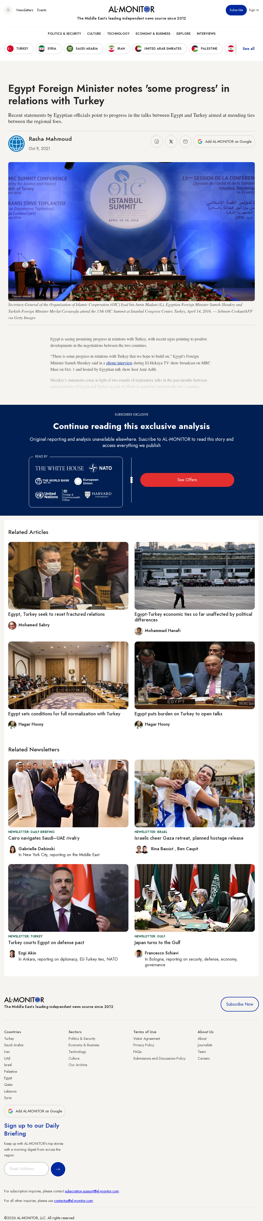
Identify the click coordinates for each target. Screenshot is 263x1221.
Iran (7, 1051)
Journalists (205, 1045)
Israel (8, 1064)
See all (249, 48)
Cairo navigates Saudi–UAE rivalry (44, 838)
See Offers (187, 480)
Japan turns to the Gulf (158, 942)
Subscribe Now (239, 1004)
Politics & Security (64, 33)
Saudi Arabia (13, 1045)
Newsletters (24, 10)
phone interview (119, 362)
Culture (94, 33)
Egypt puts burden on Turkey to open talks (178, 713)
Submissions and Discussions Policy (159, 1058)
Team (202, 1051)
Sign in (254, 10)
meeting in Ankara (140, 397)
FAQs (137, 1051)
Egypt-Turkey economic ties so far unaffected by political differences (193, 617)
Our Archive (78, 1064)
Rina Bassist (163, 849)
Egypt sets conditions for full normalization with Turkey (64, 713)
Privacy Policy (143, 1045)
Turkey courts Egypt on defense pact (46, 942)
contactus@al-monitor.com (73, 1200)
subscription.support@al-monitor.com (92, 1191)
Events (41, 10)
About (202, 1038)
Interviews (206, 33)
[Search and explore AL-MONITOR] (8, 10)
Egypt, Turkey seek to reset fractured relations (56, 614)
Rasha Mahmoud (50, 139)
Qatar (8, 1084)
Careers (204, 1058)
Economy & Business (153, 33)
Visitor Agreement (146, 1038)
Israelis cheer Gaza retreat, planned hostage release (189, 838)
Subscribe (236, 10)
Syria (8, 1097)
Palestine (10, 1071)
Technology (118, 33)
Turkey (9, 1038)
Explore (183, 33)
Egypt (8, 1078)
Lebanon (10, 1091)
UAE (7, 1058)
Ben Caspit (187, 849)
